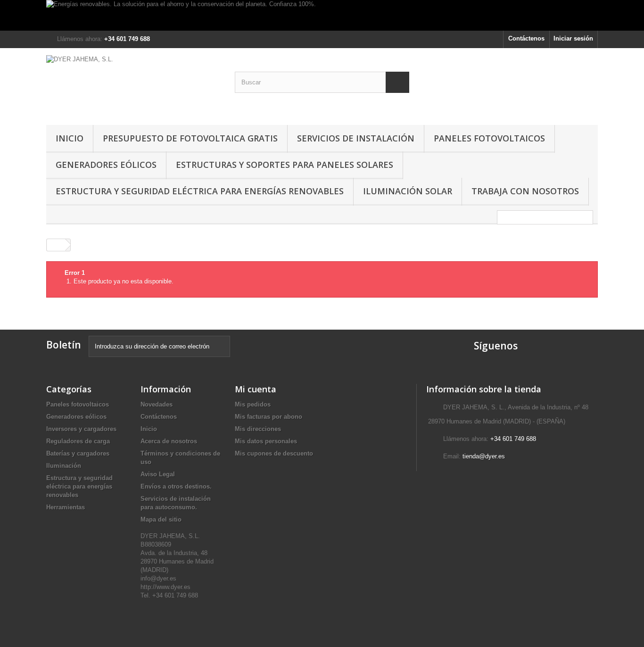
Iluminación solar (407, 191)
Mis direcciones (258, 428)
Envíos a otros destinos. (176, 486)
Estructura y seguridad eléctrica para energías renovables (200, 191)
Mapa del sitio (161, 519)
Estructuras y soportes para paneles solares (284, 164)
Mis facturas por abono (268, 416)
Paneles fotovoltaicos (489, 138)
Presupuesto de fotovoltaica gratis (190, 138)
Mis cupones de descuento (274, 453)
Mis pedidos (253, 404)
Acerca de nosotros (168, 441)
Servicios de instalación (355, 138)
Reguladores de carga (78, 441)
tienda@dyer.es (483, 456)
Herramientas (65, 507)
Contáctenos (526, 38)
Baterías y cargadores (77, 453)
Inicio (69, 138)
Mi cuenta (255, 389)
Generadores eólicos (106, 164)
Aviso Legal (157, 474)
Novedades (156, 404)
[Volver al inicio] (56, 245)
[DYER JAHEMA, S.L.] (133, 84)
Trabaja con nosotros (525, 191)
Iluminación (63, 465)
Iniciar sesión (573, 38)
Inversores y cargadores (81, 428)
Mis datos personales (266, 441)
